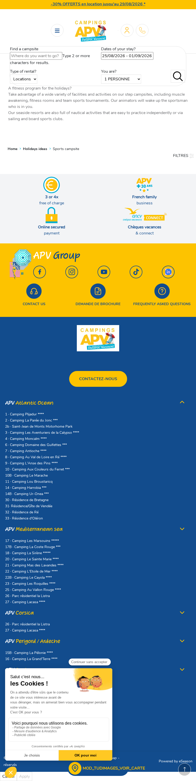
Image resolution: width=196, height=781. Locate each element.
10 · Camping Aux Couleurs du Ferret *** (37, 469)
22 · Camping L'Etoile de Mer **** (31, 571)
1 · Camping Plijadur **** (24, 414)
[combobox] (36, 56)
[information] (142, 30)
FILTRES (181, 155)
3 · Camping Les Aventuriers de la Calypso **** (42, 432)
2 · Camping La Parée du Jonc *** (31, 420)
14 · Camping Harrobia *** (25, 487)
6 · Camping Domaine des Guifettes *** (36, 444)
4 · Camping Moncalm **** (26, 438)
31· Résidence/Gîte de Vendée (28, 506)
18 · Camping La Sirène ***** (28, 553)
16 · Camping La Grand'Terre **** (31, 658)
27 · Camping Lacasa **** (25, 602)
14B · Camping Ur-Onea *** (27, 493)
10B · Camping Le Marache (26, 475)
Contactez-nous (98, 379)
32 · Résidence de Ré (22, 512)
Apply (24, 776)
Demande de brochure (98, 304)
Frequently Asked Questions (162, 304)
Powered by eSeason (175, 761)
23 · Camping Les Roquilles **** (30, 583)
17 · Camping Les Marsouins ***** (32, 540)
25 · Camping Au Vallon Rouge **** (33, 589)
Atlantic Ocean (29, 403)
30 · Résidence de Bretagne (26, 500)
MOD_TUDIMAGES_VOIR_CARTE (114, 768)
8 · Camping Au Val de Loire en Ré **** (36, 457)
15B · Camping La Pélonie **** (29, 652)
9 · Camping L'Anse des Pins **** (31, 463)
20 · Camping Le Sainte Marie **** (32, 559)
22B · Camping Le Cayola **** (28, 577)
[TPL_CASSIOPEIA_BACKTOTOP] (184, 769)
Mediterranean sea (34, 529)
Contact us (34, 304)
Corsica (19, 613)
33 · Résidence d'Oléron (24, 518)
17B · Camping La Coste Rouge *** (32, 546)
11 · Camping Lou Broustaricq (29, 481)
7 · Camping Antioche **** (25, 451)
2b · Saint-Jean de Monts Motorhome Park (38, 426)
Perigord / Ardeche (32, 641)
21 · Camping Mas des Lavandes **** (34, 565)
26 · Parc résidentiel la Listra (27, 595)
